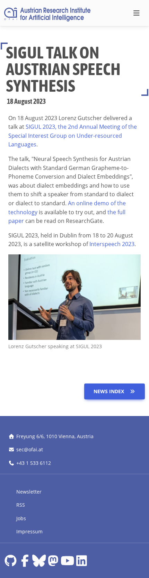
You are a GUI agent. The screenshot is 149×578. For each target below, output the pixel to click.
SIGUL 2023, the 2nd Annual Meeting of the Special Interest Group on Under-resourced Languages (72, 135)
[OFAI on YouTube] (67, 563)
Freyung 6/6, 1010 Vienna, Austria (55, 436)
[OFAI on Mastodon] (53, 563)
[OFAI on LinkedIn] (81, 563)
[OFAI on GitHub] (10, 563)
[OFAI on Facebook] (24, 563)
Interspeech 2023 (111, 244)
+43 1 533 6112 (33, 463)
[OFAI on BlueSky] (39, 563)
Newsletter (29, 491)
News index (109, 391)
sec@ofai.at (29, 449)
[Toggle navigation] (136, 13)
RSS (20, 505)
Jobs (21, 518)
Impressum (29, 531)
